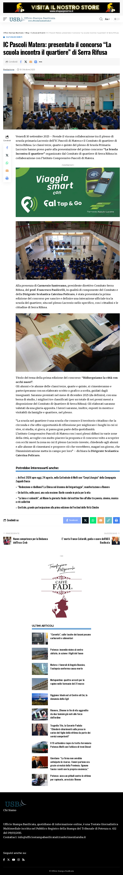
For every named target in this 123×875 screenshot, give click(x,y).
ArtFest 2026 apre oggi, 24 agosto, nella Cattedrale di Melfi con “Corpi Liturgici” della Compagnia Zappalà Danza (66, 479)
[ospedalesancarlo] (61, 24)
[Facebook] (4, 860)
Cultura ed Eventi (14, 37)
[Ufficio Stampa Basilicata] (32, 19)
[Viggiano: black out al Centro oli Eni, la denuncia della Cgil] (40, 699)
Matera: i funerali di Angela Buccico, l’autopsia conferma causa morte (67, 666)
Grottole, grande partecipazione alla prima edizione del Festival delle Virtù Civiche (58, 507)
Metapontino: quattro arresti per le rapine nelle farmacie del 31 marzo (67, 681)
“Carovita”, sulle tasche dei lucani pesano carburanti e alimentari (70, 636)
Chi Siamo (9, 810)
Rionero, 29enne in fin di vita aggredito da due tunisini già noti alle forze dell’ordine (69, 713)
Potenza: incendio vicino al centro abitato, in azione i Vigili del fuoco (66, 651)
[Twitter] (8, 860)
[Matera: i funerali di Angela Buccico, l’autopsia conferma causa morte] (40, 669)
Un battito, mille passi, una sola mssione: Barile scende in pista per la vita (54, 492)
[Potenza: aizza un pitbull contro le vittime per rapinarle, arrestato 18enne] (40, 780)
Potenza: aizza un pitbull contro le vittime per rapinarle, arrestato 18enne (70, 777)
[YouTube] (13, 860)
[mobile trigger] (6, 19)
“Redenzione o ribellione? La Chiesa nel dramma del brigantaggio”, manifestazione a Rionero (64, 487)
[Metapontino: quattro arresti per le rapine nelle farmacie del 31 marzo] (40, 684)
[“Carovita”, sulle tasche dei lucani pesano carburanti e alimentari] (40, 639)
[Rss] (23, 860)
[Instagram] (18, 860)
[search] (101, 19)
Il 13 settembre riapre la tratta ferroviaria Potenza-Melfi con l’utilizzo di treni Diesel (70, 744)
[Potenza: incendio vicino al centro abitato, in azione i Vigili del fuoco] (40, 654)
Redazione (8, 69)
